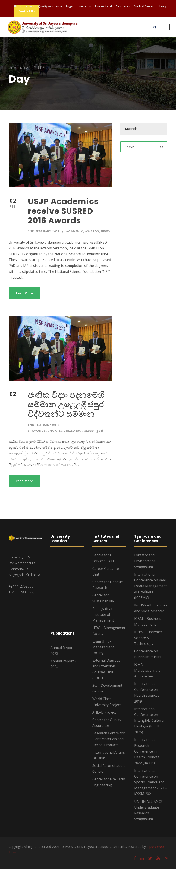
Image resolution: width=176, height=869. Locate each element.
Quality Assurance (50, 6)
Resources (123, 6)
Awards (92, 231)
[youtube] (158, 858)
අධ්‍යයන (89, 431)
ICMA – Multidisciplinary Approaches (147, 670)
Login (69, 6)
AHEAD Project (104, 712)
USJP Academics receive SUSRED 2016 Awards (63, 211)
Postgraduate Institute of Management (103, 614)
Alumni (29, 6)
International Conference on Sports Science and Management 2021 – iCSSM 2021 (150, 782)
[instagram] (165, 858)
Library (162, 6)
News (105, 231)
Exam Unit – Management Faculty (103, 647)
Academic (74, 231)
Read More (24, 293)
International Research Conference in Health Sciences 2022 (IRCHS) (146, 751)
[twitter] (150, 858)
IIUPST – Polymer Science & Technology (148, 637)
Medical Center (143, 6)
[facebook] (135, 858)
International (103, 6)
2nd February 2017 (43, 231)
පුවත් (99, 431)
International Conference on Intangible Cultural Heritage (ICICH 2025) (149, 720)
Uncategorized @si (65, 431)
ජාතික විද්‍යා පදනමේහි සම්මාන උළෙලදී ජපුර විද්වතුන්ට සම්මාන (66, 404)
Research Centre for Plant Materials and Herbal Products (108, 739)
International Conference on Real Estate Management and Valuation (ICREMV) (150, 586)
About (17, 6)
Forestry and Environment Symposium (144, 561)
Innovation (84, 6)
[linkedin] (142, 858)
